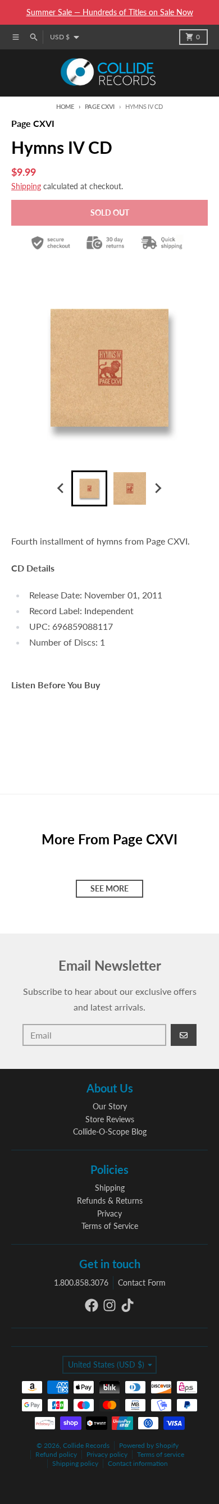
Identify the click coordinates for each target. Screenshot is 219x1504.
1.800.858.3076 (81, 1282)
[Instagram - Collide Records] (109, 1305)
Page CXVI (100, 106)
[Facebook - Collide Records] (91, 1305)
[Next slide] (158, 488)
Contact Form (142, 1282)
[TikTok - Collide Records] (127, 1305)
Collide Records (86, 1445)
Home (65, 106)
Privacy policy (106, 1454)
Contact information (138, 1463)
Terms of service (160, 1454)
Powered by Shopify (149, 1445)
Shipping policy (75, 1463)
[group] (89, 488)
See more (109, 888)
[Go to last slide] (61, 488)
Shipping (26, 186)
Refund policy (56, 1454)
